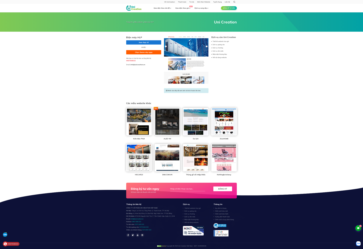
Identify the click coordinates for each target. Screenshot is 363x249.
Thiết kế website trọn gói (221, 41)
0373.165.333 (139, 224)
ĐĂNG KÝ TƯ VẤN (229, 8)
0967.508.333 (136, 222)
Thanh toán (182, 2)
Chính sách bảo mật (221, 211)
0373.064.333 (144, 227)
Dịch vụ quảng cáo (219, 44)
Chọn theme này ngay (143, 52)
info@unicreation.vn (137, 65)
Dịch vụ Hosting (218, 48)
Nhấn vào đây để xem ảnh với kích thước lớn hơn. (184, 90)
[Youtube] (137, 235)
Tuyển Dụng (217, 2)
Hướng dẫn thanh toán (222, 217)
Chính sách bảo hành (221, 214)
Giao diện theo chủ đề (162, 8)
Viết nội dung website (220, 57)
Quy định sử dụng (220, 208)
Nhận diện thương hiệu (220, 54)
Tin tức (191, 2)
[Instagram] (142, 235)
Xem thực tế (144, 42)
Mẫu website (138, 22)
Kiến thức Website (203, 2)
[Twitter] (133, 235)
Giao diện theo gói (182, 8)
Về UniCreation (169, 2)
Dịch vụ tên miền (218, 51)
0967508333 (131, 61)
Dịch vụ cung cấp (201, 8)
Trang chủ (129, 22)
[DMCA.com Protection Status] (161, 246)
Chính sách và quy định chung (224, 219)
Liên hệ (227, 2)
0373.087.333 (146, 230)
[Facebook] (128, 235)
